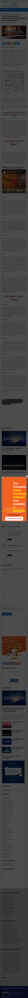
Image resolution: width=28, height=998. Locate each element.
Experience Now (14, 519)
